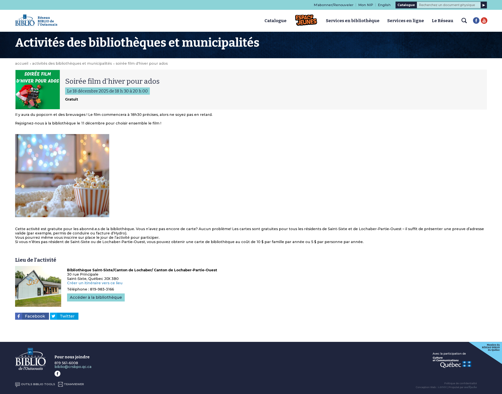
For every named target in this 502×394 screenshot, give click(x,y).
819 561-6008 (66, 363)
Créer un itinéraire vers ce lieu (95, 283)
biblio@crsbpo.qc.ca (73, 367)
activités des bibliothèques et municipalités (72, 63)
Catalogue (406, 5)
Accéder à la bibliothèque (96, 297)
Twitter (67, 316)
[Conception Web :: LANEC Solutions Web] (442, 387)
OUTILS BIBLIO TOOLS (38, 384)
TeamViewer (74, 384)
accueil (21, 63)
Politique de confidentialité (460, 383)
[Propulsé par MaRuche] (470, 387)
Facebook (35, 316)
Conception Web (426, 387)
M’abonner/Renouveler (334, 5)
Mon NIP (365, 5)
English (384, 5)
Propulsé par (456, 387)
